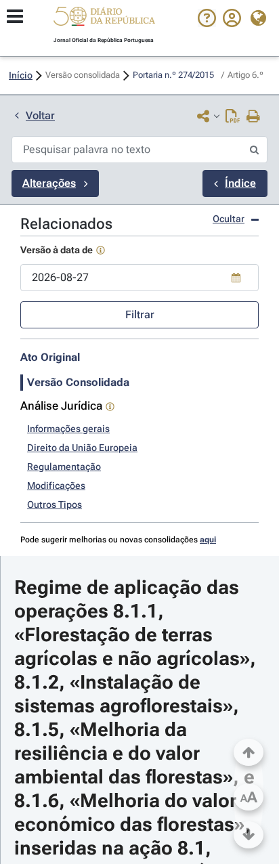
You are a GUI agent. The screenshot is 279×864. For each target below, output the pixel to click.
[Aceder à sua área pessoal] (232, 23)
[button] (104, 18)
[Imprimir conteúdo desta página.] (253, 117)
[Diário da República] (104, 19)
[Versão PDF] (233, 117)
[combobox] (139, 277)
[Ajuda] (207, 23)
